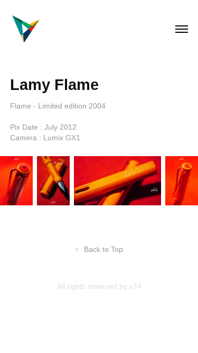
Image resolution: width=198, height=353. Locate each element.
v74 (135, 286)
